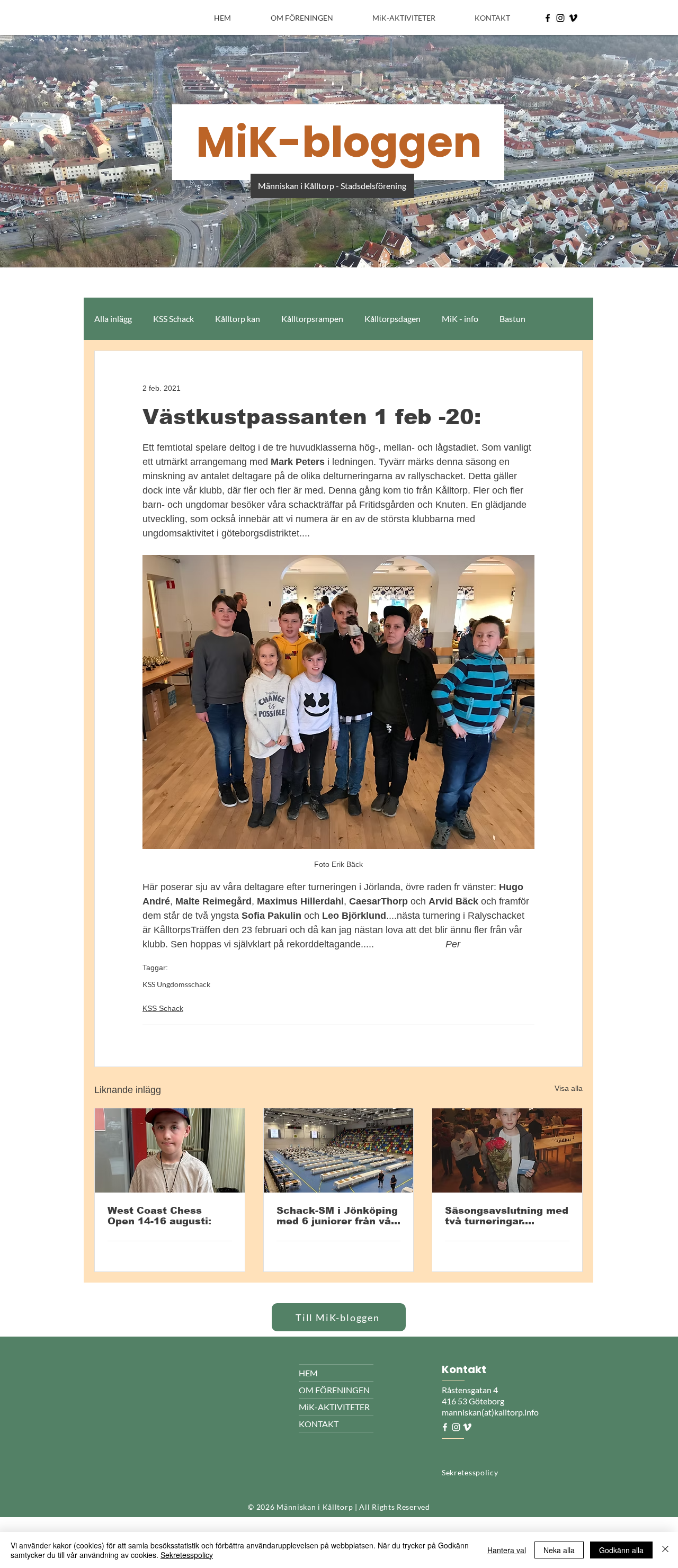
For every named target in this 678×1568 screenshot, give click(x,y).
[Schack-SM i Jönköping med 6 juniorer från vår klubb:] (339, 1150)
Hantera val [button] (506, 1550)
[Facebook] (547, 18)
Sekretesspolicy (186, 1554)
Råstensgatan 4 (470, 1390)
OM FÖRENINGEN (334, 1390)
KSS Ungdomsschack (176, 984)
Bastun (512, 318)
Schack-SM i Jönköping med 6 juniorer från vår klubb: (337, 1215)
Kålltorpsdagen (392, 318)
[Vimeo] (573, 18)
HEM (308, 1373)
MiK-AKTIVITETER (334, 1407)
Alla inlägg (113, 318)
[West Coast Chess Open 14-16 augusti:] (170, 1150)
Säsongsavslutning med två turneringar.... (506, 1215)
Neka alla (559, 1550)
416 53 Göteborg (473, 1401)
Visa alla (569, 1088)
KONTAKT (318, 1424)
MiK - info (460, 318)
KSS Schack (173, 318)
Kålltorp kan (237, 318)
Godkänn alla (621, 1550)
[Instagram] (560, 18)
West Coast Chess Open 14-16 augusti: (159, 1215)
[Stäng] (665, 1550)
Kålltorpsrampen (312, 318)
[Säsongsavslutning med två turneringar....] (507, 1150)
